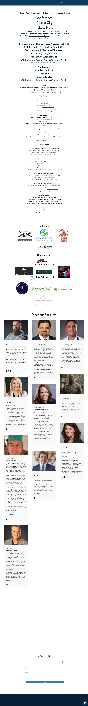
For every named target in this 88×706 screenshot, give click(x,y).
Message (27, 672)
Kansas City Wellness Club (48, 107)
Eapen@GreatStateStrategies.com (51, 304)
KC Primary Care (49, 119)
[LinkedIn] (10, 371)
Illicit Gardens (48, 169)
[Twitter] (8, 371)
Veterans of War (52, 152)
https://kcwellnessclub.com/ (39, 36)
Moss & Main (54, 179)
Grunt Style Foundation (52, 189)
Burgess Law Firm (47, 140)
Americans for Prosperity (52, 167)
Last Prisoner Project (57, 169)
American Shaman (48, 175)
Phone (26, 667)
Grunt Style (54, 109)
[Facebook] (7, 371)
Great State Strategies (48, 111)
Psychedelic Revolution (50, 203)
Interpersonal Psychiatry (49, 177)
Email (26, 664)
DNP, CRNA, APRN (48, 158)
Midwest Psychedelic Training (51, 131)
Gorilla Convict (53, 165)
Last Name (38, 660)
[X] (62, 477)
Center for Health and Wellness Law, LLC (71, 452)
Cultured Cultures (54, 150)
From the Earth (40, 169)
